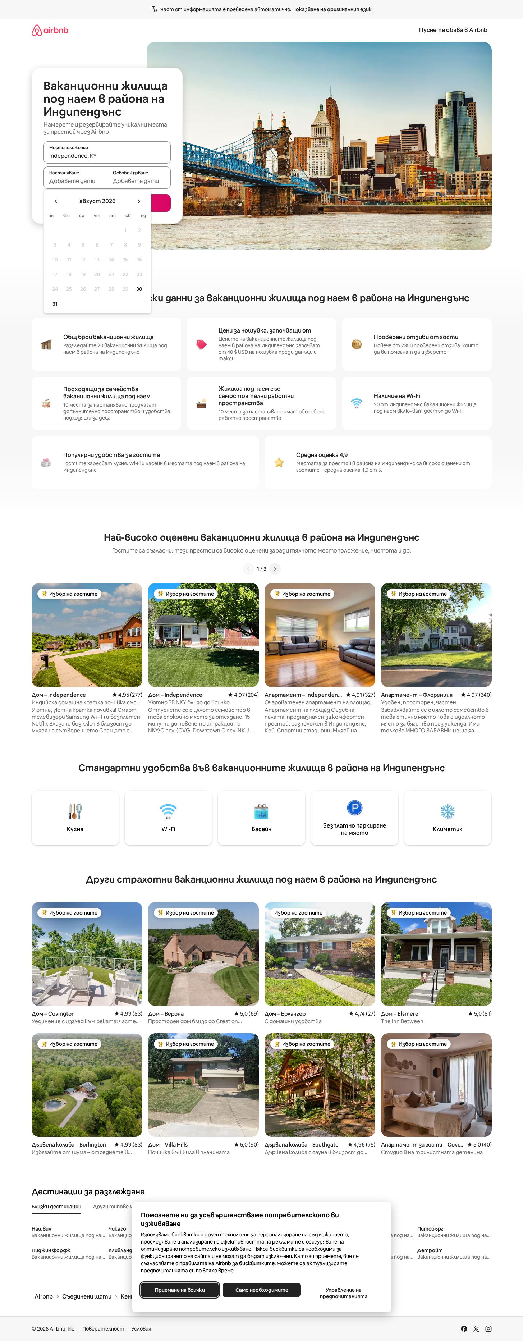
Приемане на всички (180, 1290)
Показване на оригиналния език (332, 9)
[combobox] (107, 155)
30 (139, 289)
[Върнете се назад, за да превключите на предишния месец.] (56, 201)
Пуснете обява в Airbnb (453, 30)
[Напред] (275, 569)
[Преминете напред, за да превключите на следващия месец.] (139, 201)
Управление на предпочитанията (343, 1293)
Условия (141, 1329)
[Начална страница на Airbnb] (50, 30)
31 (55, 304)
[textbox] (75, 181)
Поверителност (103, 1329)
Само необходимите (261, 1290)
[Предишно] (248, 569)
